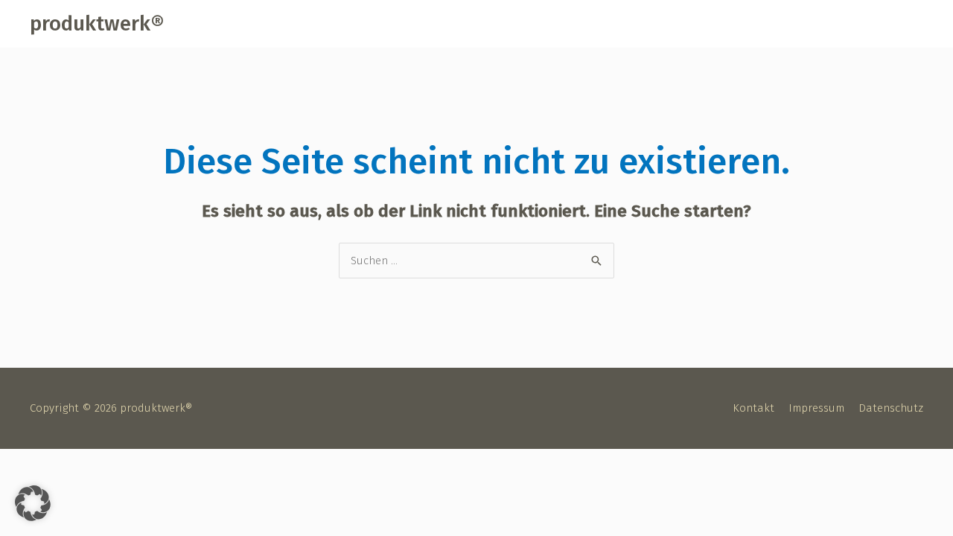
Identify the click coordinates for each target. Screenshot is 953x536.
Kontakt (753, 408)
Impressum (816, 408)
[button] (33, 503)
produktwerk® (97, 23)
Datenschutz (890, 408)
